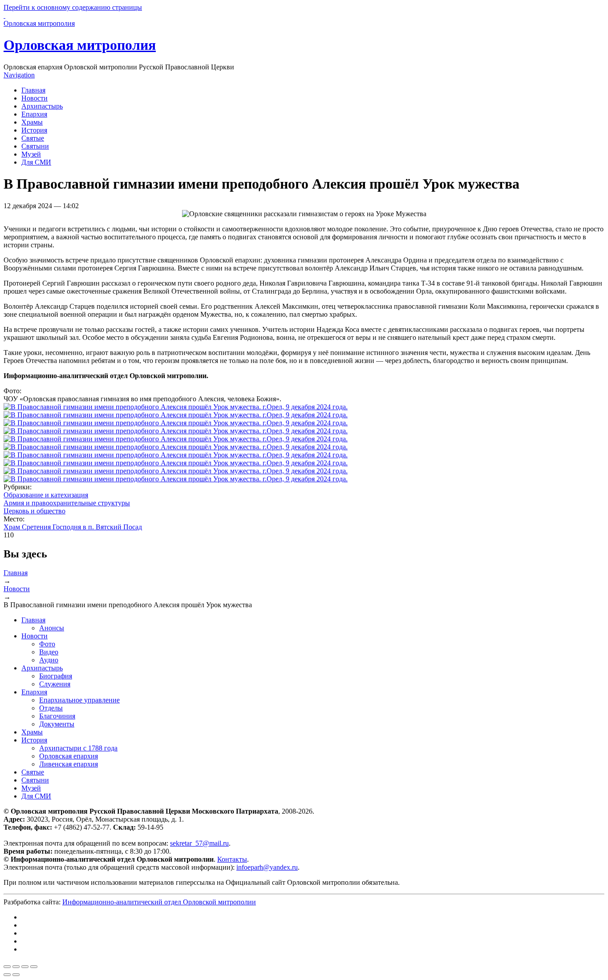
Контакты (232, 859)
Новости (34, 98)
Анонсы (51, 628)
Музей (31, 154)
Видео (48, 652)
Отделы (51, 708)
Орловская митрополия (80, 45)
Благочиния (57, 716)
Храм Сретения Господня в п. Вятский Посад (73, 527)
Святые (32, 138)
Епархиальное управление (79, 700)
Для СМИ (36, 162)
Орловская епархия (68, 756)
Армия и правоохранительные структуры (67, 503)
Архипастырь (42, 106)
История (34, 130)
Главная (33, 90)
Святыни (35, 146)
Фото (47, 644)
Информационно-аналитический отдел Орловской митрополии (159, 902)
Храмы (32, 122)
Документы (56, 724)
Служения (54, 684)
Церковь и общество (34, 511)
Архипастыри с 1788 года (78, 748)
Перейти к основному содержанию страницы (73, 7)
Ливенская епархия (68, 764)
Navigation (19, 75)
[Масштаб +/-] (33, 966)
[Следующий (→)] (16, 974)
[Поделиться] (16, 966)
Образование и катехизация (46, 495)
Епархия (34, 114)
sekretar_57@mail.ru (199, 843)
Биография (55, 676)
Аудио (48, 660)
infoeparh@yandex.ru (267, 867)
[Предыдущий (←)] (7, 974)
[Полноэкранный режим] (24, 966)
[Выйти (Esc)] (7, 966)
